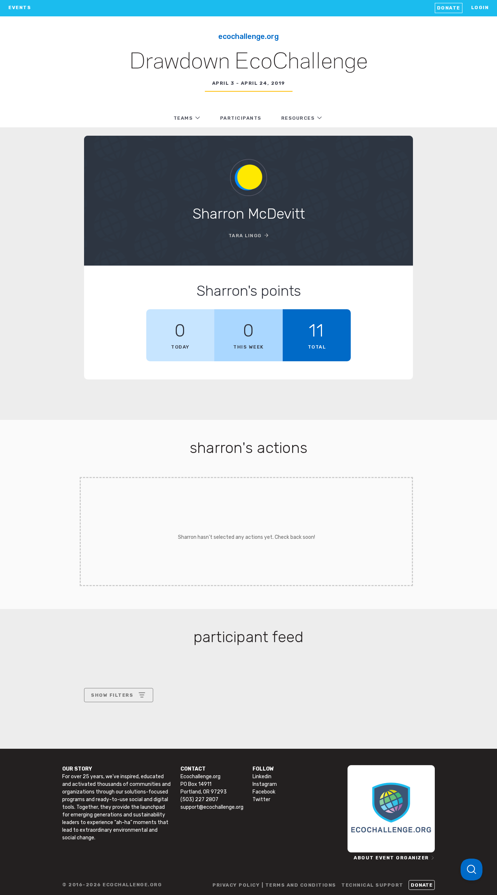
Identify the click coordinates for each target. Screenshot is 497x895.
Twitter (261, 799)
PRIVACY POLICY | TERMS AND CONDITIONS (274, 885)
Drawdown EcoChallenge (249, 62)
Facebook (264, 792)
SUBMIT (144, 757)
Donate (448, 8)
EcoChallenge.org (248, 36)
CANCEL (102, 757)
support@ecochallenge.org (211, 807)
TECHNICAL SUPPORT (372, 885)
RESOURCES (298, 118)
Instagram (265, 784)
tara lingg (245, 235)
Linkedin (262, 776)
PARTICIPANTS (241, 118)
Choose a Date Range (117, 722)
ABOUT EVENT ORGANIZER (391, 857)
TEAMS (183, 118)
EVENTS (19, 7)
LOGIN (480, 7)
